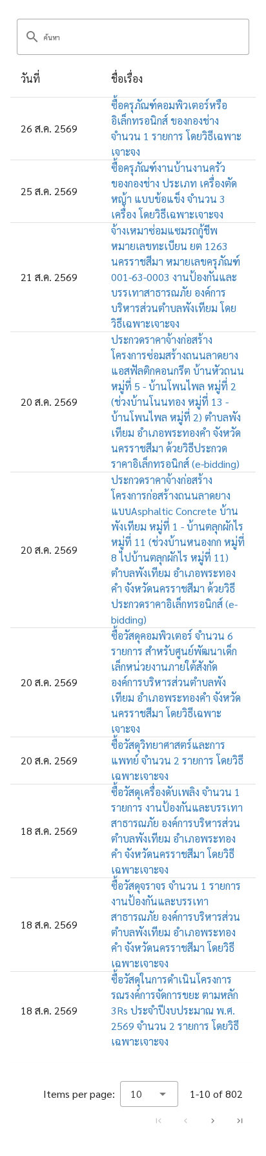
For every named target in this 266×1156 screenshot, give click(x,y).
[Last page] (239, 1120)
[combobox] (149, 1094)
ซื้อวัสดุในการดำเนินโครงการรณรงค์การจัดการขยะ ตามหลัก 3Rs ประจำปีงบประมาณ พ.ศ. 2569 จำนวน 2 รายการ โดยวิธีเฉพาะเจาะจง (175, 1010)
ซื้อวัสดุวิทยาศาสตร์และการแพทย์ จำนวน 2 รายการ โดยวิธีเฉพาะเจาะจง (177, 760)
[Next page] (212, 1120)
